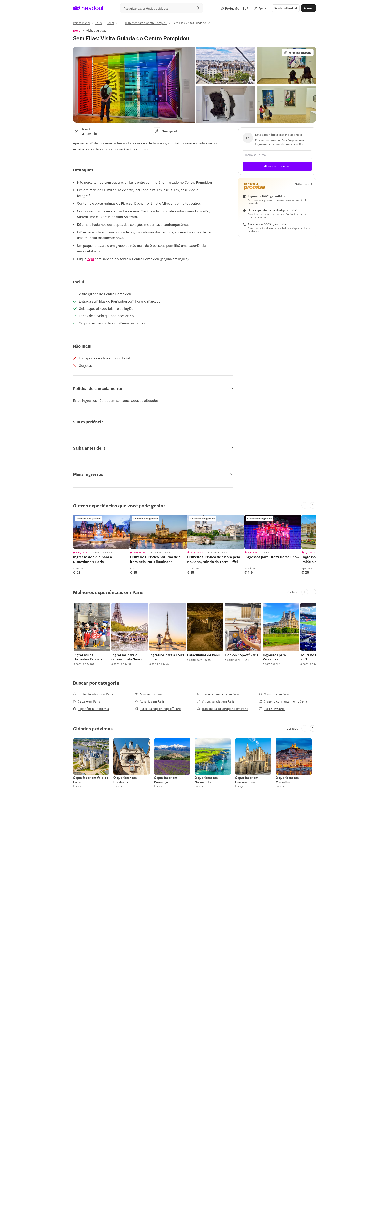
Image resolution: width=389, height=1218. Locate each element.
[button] (133, 85)
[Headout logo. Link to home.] (88, 8)
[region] (101, 532)
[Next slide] (313, 592)
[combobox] (161, 8)
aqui (90, 258)
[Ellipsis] (119, 24)
